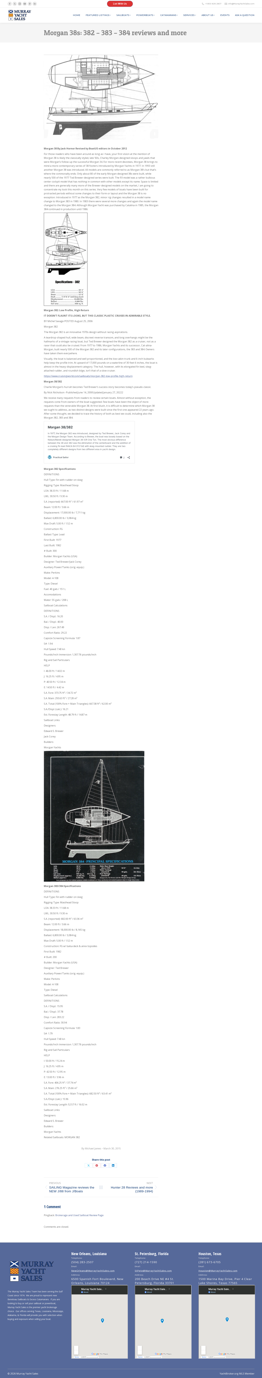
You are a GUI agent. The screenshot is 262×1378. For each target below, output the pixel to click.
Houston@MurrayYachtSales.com (217, 1270)
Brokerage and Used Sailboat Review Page (79, 1215)
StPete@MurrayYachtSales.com (153, 1270)
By (91, 1148)
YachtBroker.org (229, 1373)
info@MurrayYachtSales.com (241, 4)
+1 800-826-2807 (213, 4)
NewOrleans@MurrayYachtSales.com (93, 1270)
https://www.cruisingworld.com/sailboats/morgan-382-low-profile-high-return (88, 376)
